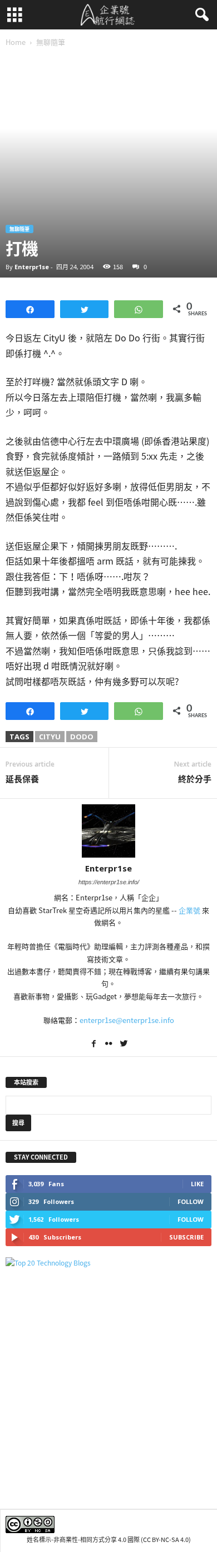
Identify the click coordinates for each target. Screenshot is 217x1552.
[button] (200, 15)
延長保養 (22, 779)
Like (197, 1184)
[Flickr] (109, 1045)
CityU (50, 737)
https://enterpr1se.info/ (108, 882)
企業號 (189, 910)
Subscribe (186, 1237)
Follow (190, 1201)
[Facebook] (94, 1045)
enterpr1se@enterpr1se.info (127, 1020)
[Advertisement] (108, 1388)
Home (16, 42)
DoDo (81, 737)
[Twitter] (123, 1045)
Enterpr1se (31, 267)
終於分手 (194, 779)
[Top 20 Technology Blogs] (108, 1263)
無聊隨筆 (19, 229)
